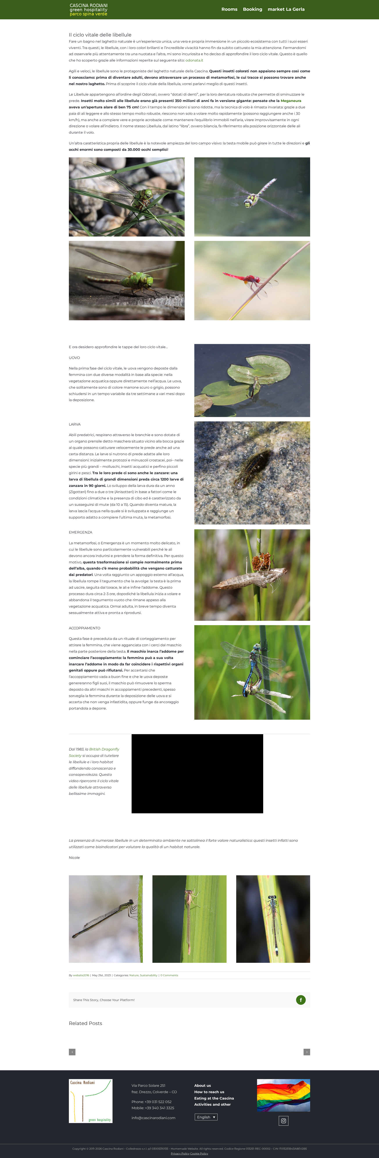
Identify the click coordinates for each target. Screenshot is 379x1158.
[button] (72, 1052)
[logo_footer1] (91, 1081)
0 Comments (169, 975)
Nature (134, 975)
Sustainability (148, 975)
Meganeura (291, 101)
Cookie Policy (199, 1153)
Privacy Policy (180, 1153)
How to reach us (209, 1092)
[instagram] (283, 1121)
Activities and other (212, 1104)
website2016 (81, 975)
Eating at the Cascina (214, 1098)
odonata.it (194, 60)
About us (202, 1085)
